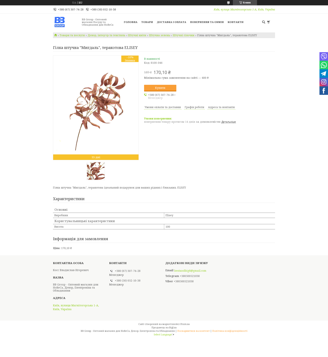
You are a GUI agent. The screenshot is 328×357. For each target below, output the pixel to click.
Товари (147, 22)
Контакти (236, 22)
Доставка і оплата (171, 22)
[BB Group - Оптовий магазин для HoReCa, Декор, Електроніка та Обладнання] (66, 22)
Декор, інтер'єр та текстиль (106, 35)
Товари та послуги (72, 35)
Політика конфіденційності (230, 331)
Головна (130, 22)
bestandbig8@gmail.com (190, 270)
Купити (160, 88)
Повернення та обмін (207, 22)
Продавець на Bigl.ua (164, 327)
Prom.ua (185, 324)
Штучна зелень (159, 35)
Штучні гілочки (183, 35)
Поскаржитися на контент (193, 331)
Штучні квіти (137, 35)
